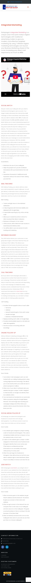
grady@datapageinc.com (9, 543)
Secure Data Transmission (15, 1)
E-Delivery (3, 555)
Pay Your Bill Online (6, 567)
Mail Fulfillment (5, 557)
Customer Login (5, 566)
